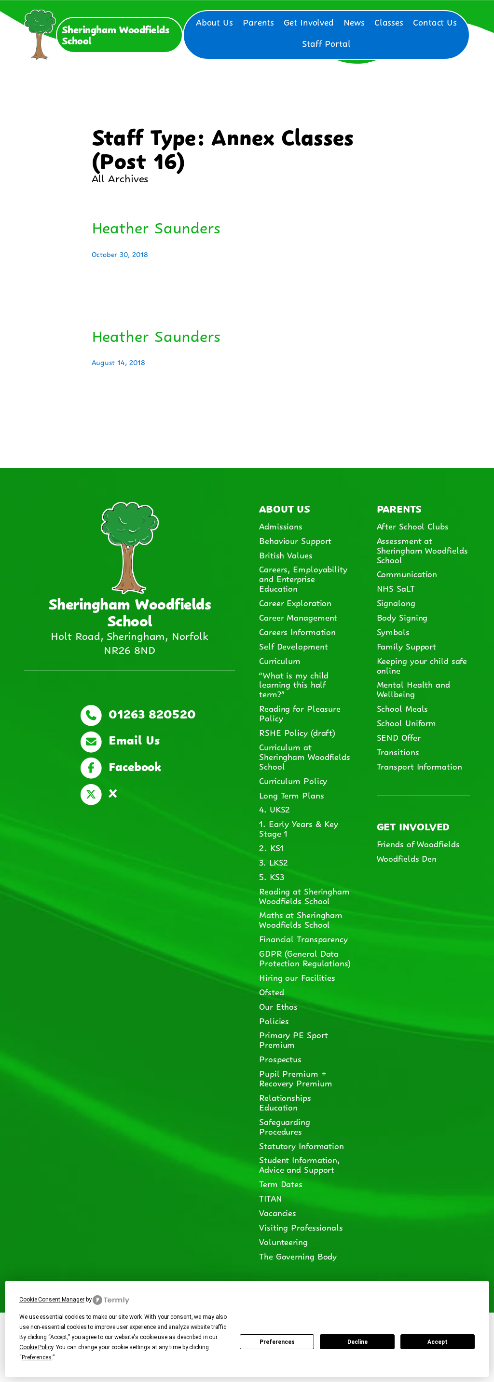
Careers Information (297, 631)
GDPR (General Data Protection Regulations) (305, 958)
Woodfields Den (407, 858)
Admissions (280, 525)
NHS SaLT (396, 588)
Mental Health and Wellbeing (413, 688)
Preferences (277, 1342)
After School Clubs (413, 525)
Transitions (398, 751)
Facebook (132, 765)
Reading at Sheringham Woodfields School (304, 895)
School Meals (402, 708)
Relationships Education (285, 1102)
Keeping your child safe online (422, 665)
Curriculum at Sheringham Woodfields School (304, 756)
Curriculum (280, 660)
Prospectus (280, 1058)
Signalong (396, 602)
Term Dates (280, 1183)
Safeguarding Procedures (284, 1126)
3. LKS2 (273, 861)
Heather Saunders (156, 226)
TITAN (272, 1198)
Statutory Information (301, 1145)
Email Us (132, 738)
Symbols (393, 631)
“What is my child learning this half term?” (294, 684)
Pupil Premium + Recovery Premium (295, 1078)
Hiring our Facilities (297, 977)
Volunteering (283, 1241)
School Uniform (407, 722)
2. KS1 (271, 847)
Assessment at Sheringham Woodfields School (422, 550)
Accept (437, 1342)
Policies (274, 1020)
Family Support (407, 645)
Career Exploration (295, 602)
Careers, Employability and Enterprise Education (303, 578)
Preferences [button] (37, 1357)
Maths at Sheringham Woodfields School (301, 919)
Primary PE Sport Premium (293, 1039)
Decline (357, 1342)
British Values (286, 554)
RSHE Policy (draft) (297, 732)
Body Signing (402, 616)
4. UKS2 (274, 808)
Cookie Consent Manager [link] (51, 1299)
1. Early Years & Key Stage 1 (298, 828)
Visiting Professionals (301, 1226)
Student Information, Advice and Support (299, 1164)
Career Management (298, 616)
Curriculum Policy (293, 780)
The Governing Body (298, 1255)
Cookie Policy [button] (36, 1347)
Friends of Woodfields (418, 843)
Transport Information (419, 765)
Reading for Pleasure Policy (300, 713)
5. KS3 (271, 876)
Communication (407, 573)
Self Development (293, 645)
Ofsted (271, 991)
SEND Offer (399, 737)
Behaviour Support (295, 540)
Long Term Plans (291, 794)
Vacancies (277, 1212)
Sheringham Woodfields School (115, 33)
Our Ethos (278, 1006)
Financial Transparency (303, 938)
